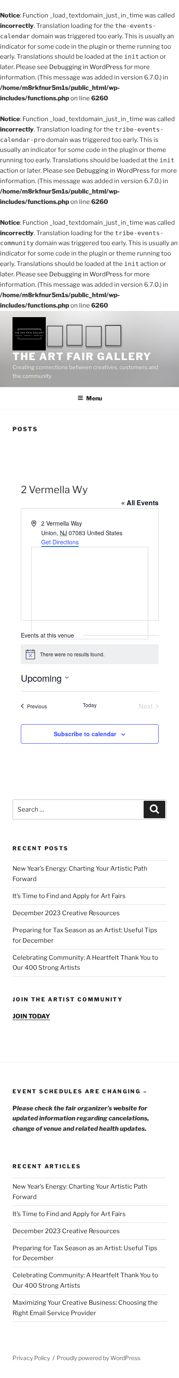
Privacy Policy (31, 1357)
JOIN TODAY (31, 1016)
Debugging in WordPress (86, 67)
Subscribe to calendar (85, 734)
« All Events (140, 502)
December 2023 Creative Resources (66, 913)
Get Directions (60, 542)
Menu (94, 398)
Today (90, 705)
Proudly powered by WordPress (98, 1357)
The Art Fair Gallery (82, 356)
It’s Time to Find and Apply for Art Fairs (69, 896)
